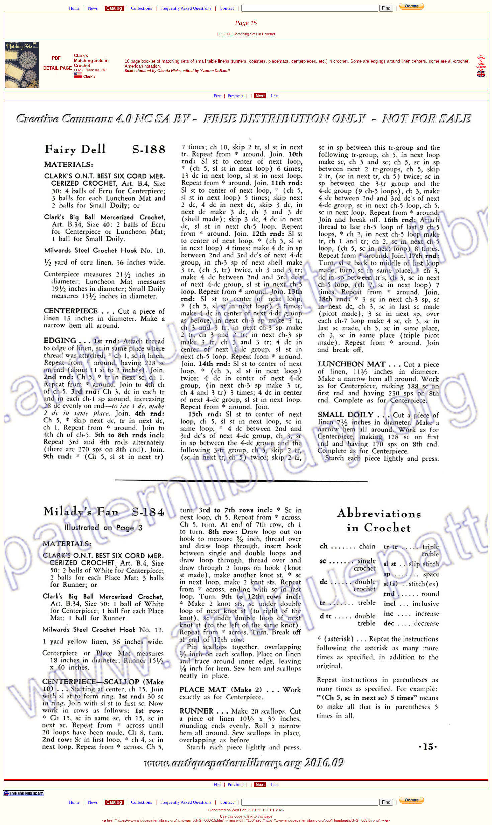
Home (74, 8)
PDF (56, 58)
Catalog (114, 8)
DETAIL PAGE (56, 71)
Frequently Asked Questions (185, 8)
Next (260, 95)
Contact (227, 8)
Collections (141, 8)
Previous (236, 95)
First (218, 95)
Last (275, 95)
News (93, 8)
